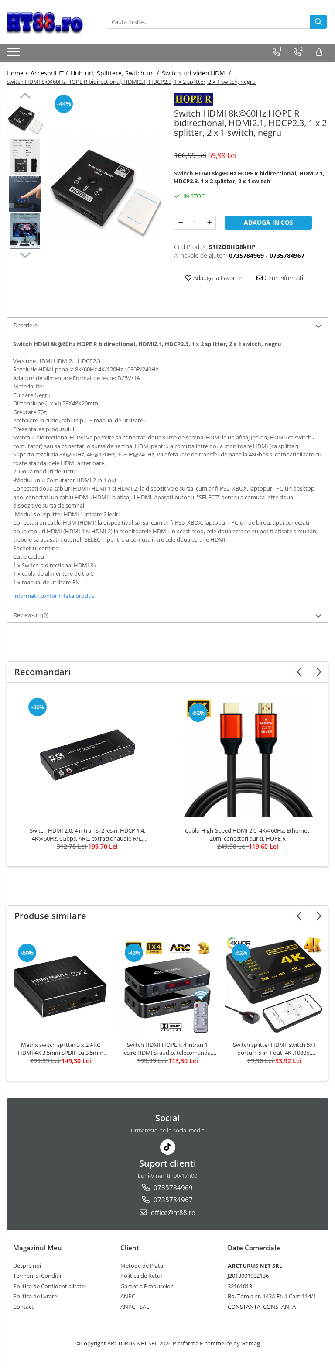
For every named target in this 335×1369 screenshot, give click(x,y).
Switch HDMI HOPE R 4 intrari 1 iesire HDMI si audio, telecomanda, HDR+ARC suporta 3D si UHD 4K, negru (167, 1049)
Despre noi (27, 1265)
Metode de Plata (141, 1265)
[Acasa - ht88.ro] (50, 22)
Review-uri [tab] (31, 615)
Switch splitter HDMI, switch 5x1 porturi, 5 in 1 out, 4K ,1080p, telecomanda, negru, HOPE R (274, 1049)
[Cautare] (318, 22)
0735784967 (172, 1199)
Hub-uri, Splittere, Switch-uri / (116, 73)
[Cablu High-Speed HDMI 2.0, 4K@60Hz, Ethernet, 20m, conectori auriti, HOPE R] (247, 757)
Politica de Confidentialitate (49, 1286)
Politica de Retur (141, 1276)
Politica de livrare (35, 1296)
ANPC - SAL (134, 1307)
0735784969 (172, 1187)
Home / (18, 73)
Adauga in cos (268, 222)
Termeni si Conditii (37, 1276)
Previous (25, 97)
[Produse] (14, 54)
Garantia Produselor (146, 1286)
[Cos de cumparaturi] (319, 52)
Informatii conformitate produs (53, 596)
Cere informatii (283, 278)
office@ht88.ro (172, 1212)
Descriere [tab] (26, 325)
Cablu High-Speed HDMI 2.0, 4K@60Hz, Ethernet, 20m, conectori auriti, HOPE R (248, 834)
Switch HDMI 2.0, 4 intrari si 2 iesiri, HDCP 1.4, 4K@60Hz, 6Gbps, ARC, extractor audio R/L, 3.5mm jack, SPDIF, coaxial (87, 834)
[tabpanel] (104, 186)
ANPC (127, 1296)
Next (25, 254)
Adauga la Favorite (216, 278)
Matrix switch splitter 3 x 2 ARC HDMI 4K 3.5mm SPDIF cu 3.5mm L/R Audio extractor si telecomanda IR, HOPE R (60, 1049)
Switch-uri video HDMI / (197, 73)
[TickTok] (167, 1147)
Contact (23, 1307)
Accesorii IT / (50, 73)
